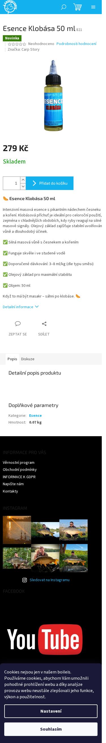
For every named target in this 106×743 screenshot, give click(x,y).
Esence (35, 416)
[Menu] (93, 7)
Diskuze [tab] (27, 359)
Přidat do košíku (53, 183)
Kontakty (10, 491)
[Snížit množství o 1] (23, 186)
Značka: (24, 49)
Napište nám (13, 484)
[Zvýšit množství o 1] (23, 180)
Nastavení (50, 711)
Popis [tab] (12, 359)
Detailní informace (18, 307)
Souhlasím (51, 729)
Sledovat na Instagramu (50, 580)
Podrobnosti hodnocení (76, 44)
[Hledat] (63, 7)
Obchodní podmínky (20, 470)
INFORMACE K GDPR (19, 477)
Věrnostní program (18, 463)
